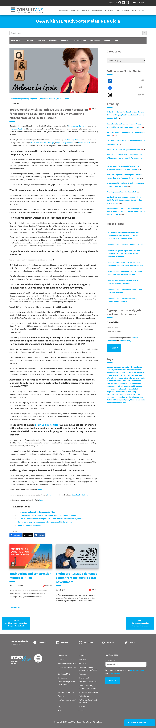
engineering (35, 98)
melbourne (118, 380)
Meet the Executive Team (67, 663)
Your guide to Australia (66, 692)
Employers (108, 10)
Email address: (112, 327)
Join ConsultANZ (64, 674)
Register (125, 10)
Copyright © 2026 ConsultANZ (64, 722)
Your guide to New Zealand (88, 692)
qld (119, 383)
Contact (142, 10)
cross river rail (135, 370)
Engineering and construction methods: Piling (36, 512)
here (40, 489)
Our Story (61, 660)
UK (127, 397)
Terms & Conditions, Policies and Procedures (87, 687)
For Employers (84, 696)
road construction (124, 389)
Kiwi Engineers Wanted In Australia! (123, 192)
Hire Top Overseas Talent (67, 700)
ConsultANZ (63, 10)
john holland (134, 378)
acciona (110, 367)
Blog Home (15, 41)
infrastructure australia (132, 375)
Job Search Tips (80, 41)
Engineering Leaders (64, 143)
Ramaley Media (73, 140)
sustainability (112, 394)
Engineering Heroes (76, 126)
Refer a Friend (84, 678)
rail (119, 386)
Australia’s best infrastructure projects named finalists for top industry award (49, 518)
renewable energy (134, 386)
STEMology (49, 143)
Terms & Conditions (138, 670)
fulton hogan (138, 372)
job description (122, 378)
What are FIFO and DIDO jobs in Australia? (126, 149)
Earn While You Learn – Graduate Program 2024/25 (88, 668)
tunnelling (121, 397)
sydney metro (130, 394)
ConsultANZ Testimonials (67, 667)
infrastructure (116, 375)
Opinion (107, 41)
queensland (126, 383)
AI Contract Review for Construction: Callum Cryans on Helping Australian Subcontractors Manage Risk (125, 115)
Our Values (82, 663)
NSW (116, 383)
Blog (134, 10)
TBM (138, 394)
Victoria (131, 397)
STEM (67, 98)
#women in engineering (19, 98)
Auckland (117, 367)
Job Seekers (97, 10)
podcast (60, 98)
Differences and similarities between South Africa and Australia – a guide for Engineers (124, 158)
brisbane (133, 367)
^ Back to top (14, 607)
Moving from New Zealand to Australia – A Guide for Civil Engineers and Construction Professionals (124, 200)
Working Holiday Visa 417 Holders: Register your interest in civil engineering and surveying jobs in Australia (126, 211)
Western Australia (137, 400)
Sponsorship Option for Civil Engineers (66, 683)
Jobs (116, 41)
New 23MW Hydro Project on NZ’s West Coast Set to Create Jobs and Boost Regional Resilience (124, 253)
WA (136, 397)
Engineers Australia (48, 98)
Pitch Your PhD (84, 143)
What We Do (83, 660)
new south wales (130, 380)
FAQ (117, 10)
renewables (111, 389)
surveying (132, 391)
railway (124, 386)
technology (111, 397)
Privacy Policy (125, 340)
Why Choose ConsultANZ (88, 682)
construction (119, 370)
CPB (127, 370)
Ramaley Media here (79, 495)
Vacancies (85, 10)
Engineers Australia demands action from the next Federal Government (47, 515)
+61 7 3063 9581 (138, 3)
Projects (41, 41)
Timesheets (112, 3)
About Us (75, 10)
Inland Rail (111, 378)
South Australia (121, 391)
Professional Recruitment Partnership (88, 701)
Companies (53, 41)
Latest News (29, 41)
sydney (121, 394)
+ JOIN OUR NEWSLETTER (139, 722)
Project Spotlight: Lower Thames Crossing (125, 244)
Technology (95, 41)
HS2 (108, 375)
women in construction (116, 402)
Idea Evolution (36, 143)
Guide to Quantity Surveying (29, 525)
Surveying (65, 41)
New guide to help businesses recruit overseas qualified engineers (44, 522)
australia (125, 367)
